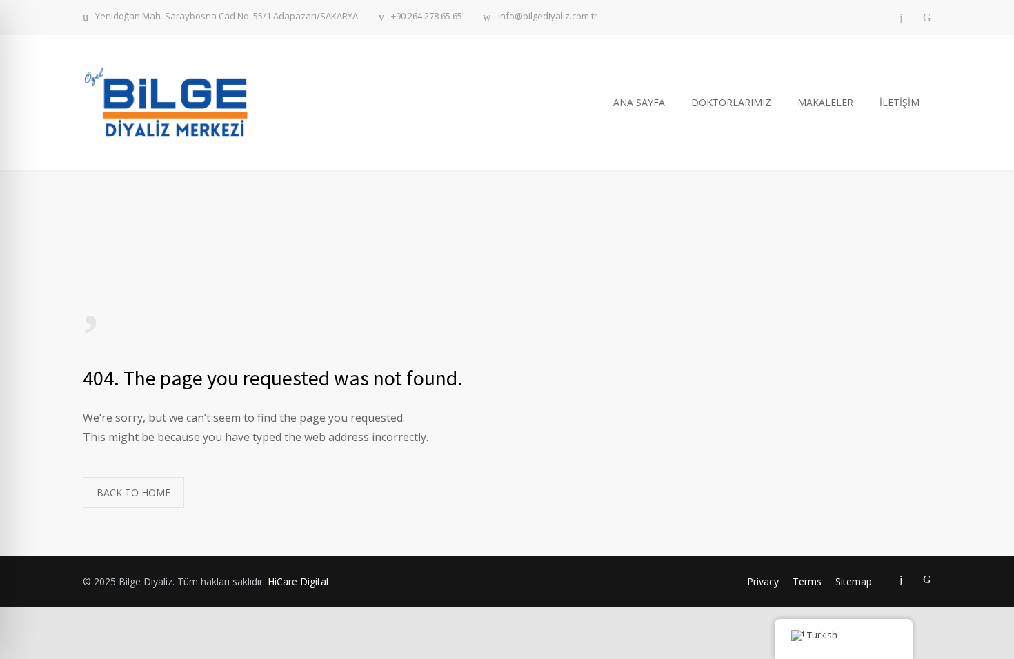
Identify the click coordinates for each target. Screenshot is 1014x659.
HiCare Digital (298, 581)
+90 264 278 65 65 (426, 17)
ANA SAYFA (639, 102)
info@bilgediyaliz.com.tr (547, 17)
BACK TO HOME (133, 492)
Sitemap (853, 581)
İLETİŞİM (899, 102)
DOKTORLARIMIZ (731, 102)
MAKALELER (825, 102)
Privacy (763, 581)
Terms (807, 581)
